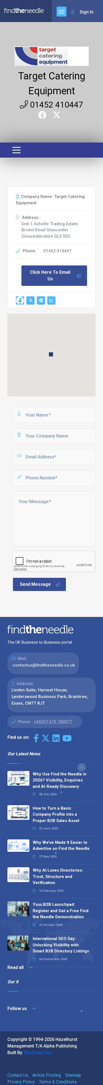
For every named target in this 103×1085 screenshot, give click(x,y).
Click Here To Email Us (50, 275)
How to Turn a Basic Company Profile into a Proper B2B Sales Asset (56, 814)
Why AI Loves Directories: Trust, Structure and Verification (58, 876)
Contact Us (17, 1075)
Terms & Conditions (58, 1081)
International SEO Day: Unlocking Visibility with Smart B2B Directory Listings (61, 945)
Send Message (35, 584)
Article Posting (46, 1075)
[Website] (41, 300)
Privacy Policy (21, 1081)
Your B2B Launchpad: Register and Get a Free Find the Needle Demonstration (60, 910)
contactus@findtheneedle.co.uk (44, 665)
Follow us (17, 1008)
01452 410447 (55, 104)
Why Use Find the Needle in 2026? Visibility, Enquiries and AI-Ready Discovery (60, 780)
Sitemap (73, 1075)
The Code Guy (37, 1052)
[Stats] (51, 300)
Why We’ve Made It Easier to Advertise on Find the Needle (61, 845)
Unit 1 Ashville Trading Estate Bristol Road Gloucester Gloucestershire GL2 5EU (49, 230)
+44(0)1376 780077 (53, 721)
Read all (16, 967)
